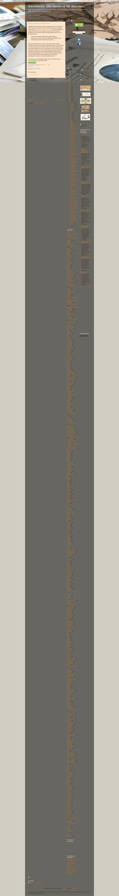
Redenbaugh (70, 681)
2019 (70, 78)
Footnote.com (70, 411)
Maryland (69, 566)
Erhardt (68, 387)
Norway (68, 628)
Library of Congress (71, 550)
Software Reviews (71, 722)
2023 (70, 74)
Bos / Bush (69, 278)
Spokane (69, 731)
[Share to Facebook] (38, 68)
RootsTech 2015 (70, 691)
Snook (68, 717)
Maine (68, 561)
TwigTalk (83, 272)
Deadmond (69, 358)
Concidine (69, 340)
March (71, 120)
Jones (68, 531)
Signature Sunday (71, 713)
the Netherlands (70, 753)
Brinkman (69, 282)
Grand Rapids (70, 462)
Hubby (68, 495)
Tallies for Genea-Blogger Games (71, 740)
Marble (68, 562)
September (72, 108)
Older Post (60, 100)
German (69, 455)
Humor (68, 496)
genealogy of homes (71, 448)
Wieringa (69, 800)
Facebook (69, 393)
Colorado (69, 338)
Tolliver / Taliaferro (71, 760)
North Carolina (70, 622)
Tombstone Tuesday (71, 762)
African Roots (70, 250)
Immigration (69, 508)
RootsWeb (69, 693)
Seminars (69, 705)
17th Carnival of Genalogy (73, 215)
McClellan (69, 573)
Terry (68, 749)
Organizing (69, 642)
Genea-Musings (85, 134)
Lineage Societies (71, 552)
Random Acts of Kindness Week (70, 675)
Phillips (68, 654)
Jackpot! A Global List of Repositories (39, 23)
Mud (68, 599)
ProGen (68, 664)
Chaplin (68, 315)
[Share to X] (37, 68)
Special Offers (63, 15)
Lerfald (68, 547)
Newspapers (70, 621)
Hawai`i (68, 477)
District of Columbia (71, 377)
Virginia (68, 779)
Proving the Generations (72, 666)
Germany (69, 457)
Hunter (68, 498)
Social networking (71, 719)
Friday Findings (70, 421)
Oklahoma (69, 635)
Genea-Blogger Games (72, 436)
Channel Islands (70, 313)
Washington (69, 788)
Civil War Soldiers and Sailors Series (72, 328)
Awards (45, 15)
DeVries (68, 368)
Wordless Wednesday (72, 818)
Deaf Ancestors (70, 359)
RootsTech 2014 (70, 689)
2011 (70, 93)
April (71, 118)
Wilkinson (69, 805)
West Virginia (70, 793)
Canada (69, 295)
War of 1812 (69, 786)
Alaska (68, 254)
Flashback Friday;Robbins (70, 403)
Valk (68, 771)
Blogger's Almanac (71, 273)
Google (68, 460)
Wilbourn (69, 804)
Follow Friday (70, 409)
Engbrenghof (70, 384)
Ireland (68, 517)
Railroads (69, 673)
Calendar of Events (71, 292)
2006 (70, 226)
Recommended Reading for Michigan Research (73, 166)
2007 (70, 101)
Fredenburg (69, 419)
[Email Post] (48, 64)
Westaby (69, 795)
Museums (69, 602)
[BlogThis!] (36, 68)
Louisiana (69, 555)
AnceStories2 (70, 255)
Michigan (69, 583)
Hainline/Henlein (70, 474)
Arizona (68, 259)
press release (70, 663)
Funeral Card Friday (71, 432)
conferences (69, 342)
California (69, 293)
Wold (68, 816)
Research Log (70, 684)
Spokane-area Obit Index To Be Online (74, 171)
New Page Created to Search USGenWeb (74, 180)
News (68, 619)
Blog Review (69, 271)
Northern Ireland (70, 626)
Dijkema (69, 375)
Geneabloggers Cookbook (70, 441)
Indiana (68, 513)
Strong (68, 733)
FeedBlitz (82, 34)
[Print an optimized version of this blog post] (32, 63)
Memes (68, 578)
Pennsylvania (70, 649)
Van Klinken (69, 776)
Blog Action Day (70, 269)
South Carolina (70, 724)
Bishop (68, 268)
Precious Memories (71, 659)
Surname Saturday (71, 734)
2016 (70, 83)
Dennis (68, 365)
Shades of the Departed (72, 709)
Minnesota (69, 589)
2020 (70, 76)
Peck (68, 647)
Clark (68, 330)
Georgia (69, 453)
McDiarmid (69, 575)
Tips (32, 66)
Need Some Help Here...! (73, 150)
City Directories (70, 325)
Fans (50, 15)
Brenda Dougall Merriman (85, 227)
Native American (70, 607)
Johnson (69, 529)
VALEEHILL (84, 196)
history (68, 488)
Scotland (69, 703)
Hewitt (68, 481)
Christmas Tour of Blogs (72, 319)
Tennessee (69, 748)
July (71, 112)
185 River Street (73, 123)
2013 (70, 89)
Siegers (68, 712)
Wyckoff (69, 827)
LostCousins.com (71, 554)
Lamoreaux (69, 543)
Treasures (69, 765)
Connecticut (69, 344)
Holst (68, 491)
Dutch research (70, 382)
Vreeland (69, 781)
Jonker (68, 533)
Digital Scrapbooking (71, 373)
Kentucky (69, 538)
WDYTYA (69, 790)
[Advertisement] (46, 88)
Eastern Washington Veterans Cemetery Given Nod (74, 185)
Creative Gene (70, 347)
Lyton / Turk (69, 559)
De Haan (69, 356)
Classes (69, 331)
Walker (68, 784)
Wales (68, 783)
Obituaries (69, 631)
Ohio (68, 633)
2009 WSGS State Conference (71, 235)
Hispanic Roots (70, 486)
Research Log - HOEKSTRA (73, 143)
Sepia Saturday (70, 707)
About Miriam (37, 15)
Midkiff (68, 585)
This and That (70, 756)
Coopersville (69, 345)
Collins (68, 337)
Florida (68, 405)
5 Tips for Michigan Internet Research (74, 175)
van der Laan (70, 772)
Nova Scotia (69, 629)
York (68, 832)
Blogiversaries (70, 275)
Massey (68, 569)
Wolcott (68, 814)
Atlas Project (70, 262)
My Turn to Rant (73, 200)
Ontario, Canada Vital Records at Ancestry (73, 191)
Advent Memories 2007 (72, 246)
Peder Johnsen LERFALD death (74, 198)
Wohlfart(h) (69, 812)
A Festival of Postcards (72, 237)
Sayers (68, 700)
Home (29, 15)
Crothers (69, 351)
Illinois (68, 506)
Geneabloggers (70, 439)
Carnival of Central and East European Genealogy (72, 301)
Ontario (68, 638)
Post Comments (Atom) (39, 102)
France (68, 417)
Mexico (68, 582)
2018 (70, 80)
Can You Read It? (73, 205)
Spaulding (69, 727)
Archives (69, 257)
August (71, 110)
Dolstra (68, 380)
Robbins (69, 686)
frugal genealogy (70, 431)
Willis (68, 807)
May (71, 116)
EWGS (68, 389)
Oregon (68, 640)
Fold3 (68, 407)
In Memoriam (70, 510)
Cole (68, 335)
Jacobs (68, 526)
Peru (68, 652)
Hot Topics (69, 493)
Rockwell (69, 688)
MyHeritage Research (72, 604)
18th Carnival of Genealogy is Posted (73, 154)
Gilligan (68, 459)
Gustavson (69, 470)
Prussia (68, 669)
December (72, 102)
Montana (69, 597)
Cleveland (69, 333)
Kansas (68, 536)
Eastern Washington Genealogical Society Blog (84, 151)
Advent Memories (71, 244)
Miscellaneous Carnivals (72, 590)
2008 (70, 99)
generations (69, 450)
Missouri (69, 595)
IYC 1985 (69, 522)
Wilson (68, 809)
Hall (68, 476)
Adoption (69, 242)
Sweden (69, 736)
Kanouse (69, 534)
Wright (68, 825)
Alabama (69, 252)
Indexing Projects (71, 512)
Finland (68, 401)
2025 (70, 70)
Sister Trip (69, 715)
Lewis (68, 548)
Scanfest (69, 702)
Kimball (68, 540)
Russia (68, 696)
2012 (70, 91)
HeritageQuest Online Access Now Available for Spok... (73, 219)
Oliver (68, 636)
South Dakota (70, 726)
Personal (69, 650)
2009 (70, 97)
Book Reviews (70, 276)
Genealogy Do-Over (71, 446)
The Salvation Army (71, 755)
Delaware (69, 363)
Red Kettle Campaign (71, 679)
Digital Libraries (70, 372)
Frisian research (70, 427)
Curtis (68, 352)
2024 (70, 72)
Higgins (68, 484)
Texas (68, 751)
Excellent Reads (70, 391)
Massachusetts (70, 568)
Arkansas (69, 261)
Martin (68, 564)
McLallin (69, 576)
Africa (68, 249)
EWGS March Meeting (72, 126)
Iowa (68, 515)
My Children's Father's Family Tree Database (72, 870)
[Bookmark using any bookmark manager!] (79, 20)
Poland (68, 657)
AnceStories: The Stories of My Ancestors (56, 6)
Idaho (68, 503)
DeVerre (69, 366)
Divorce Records (70, 379)
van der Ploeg (70, 774)
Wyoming (69, 829)
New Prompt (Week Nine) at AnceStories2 (73, 133)
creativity (69, 349)
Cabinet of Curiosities (71, 285)
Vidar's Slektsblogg (86, 210)
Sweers (68, 738)
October (72, 106)
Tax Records (70, 742)
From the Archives (71, 429)
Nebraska (69, 610)
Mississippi (69, 593)
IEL (68, 505)
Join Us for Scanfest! (72, 137)
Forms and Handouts (71, 412)
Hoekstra (69, 490)
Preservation (70, 661)
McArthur (69, 571)
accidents (69, 240)
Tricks (68, 767)
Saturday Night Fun (71, 698)
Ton (68, 763)
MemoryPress (70, 580)
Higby (68, 483)
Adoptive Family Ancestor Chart (73, 208)
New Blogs (69, 612)
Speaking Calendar (79, 15)
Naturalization (70, 608)
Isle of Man (69, 519)
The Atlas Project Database (70, 873)
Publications (69, 671)
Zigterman (69, 836)
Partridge (69, 645)
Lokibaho (64, 888)
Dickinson (69, 370)
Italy (68, 520)
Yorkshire (69, 834)
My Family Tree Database (70, 867)
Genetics (69, 452)
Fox (68, 415)
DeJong (68, 361)
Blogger (73, 888)
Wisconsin (69, 811)
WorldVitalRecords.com (72, 822)
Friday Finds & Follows (72, 422)
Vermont (69, 778)
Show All (89, 286)
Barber (68, 266)
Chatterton (69, 317)
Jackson (69, 524)
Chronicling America (71, 322)
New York (69, 617)
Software (69, 720)
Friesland (69, 425)
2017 (70, 81)
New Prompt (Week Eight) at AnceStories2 (73, 158)
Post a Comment (33, 74)
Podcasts (69, 656)
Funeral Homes (70, 434)
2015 (70, 85)
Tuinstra (69, 769)
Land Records (70, 545)
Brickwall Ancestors (71, 280)
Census (68, 312)
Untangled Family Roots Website (73, 162)
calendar (69, 290)
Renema (69, 682)
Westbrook (69, 797)
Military (68, 587)
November (72, 104)
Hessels (69, 479)
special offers (70, 729)
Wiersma (69, 802)
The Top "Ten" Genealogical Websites (73, 211)
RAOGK (69, 677)
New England (70, 614)
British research (70, 283)
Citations (69, 323)
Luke (68, 557)
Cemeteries (69, 310)
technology (69, 744)
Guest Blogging (70, 469)
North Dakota (70, 624)
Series (70, 15)
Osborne (69, 643)
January (72, 223)
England (69, 386)
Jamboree (69, 527)
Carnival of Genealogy (72, 304)
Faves (55, 15)
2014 (70, 87)
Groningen (69, 467)
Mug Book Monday (71, 600)
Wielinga (69, 798)
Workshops (69, 821)
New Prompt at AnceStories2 (73, 203)
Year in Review (70, 831)
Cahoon (69, 288)
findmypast (69, 399)
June (71, 114)
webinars (69, 791)
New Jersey (69, 615)
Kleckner (69, 541)
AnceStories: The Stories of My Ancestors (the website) (72, 861)
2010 (70, 95)
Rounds (68, 695)
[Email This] (34, 68)
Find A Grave (70, 397)
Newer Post (31, 100)
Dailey (68, 354)
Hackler (68, 472)
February (72, 122)
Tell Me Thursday (71, 746)
